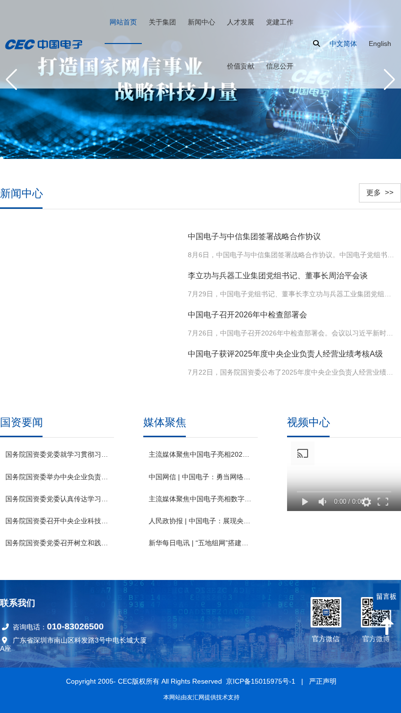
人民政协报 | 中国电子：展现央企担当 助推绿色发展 (200, 521)
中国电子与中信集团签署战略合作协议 (254, 236)
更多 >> (380, 192)
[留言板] (386, 596)
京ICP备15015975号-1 (260, 681)
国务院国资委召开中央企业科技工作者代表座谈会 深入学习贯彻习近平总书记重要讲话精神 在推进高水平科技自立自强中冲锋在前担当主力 (57, 521)
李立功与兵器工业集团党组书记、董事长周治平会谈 (278, 275)
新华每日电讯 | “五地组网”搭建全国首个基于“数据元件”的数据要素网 (200, 543)
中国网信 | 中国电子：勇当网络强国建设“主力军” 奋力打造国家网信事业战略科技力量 (200, 477)
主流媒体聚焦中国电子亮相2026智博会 (200, 454)
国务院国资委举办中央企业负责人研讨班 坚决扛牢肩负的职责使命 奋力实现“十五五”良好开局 (57, 477)
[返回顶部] (386, 626)
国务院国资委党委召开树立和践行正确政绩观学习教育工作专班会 (57, 543)
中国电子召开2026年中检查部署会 (247, 315)
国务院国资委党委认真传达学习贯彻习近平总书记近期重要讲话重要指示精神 (57, 499)
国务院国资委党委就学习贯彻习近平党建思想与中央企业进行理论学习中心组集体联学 (57, 454)
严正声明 (322, 681)
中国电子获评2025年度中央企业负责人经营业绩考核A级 (285, 354)
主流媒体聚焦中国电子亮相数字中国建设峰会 (200, 499)
